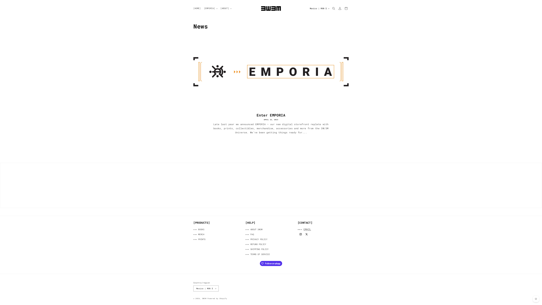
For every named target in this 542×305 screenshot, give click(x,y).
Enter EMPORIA (271, 115)
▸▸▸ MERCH (198, 234)
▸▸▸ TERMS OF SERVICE (257, 254)
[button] (210, 8)
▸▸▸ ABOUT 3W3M (253, 229)
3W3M (204, 298)
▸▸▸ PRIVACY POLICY (256, 239)
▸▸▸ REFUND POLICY (255, 244)
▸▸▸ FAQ (249, 234)
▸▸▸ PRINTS (199, 239)
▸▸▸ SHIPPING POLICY (256, 249)
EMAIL (307, 229)
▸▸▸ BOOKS (198, 229)
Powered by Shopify (217, 298)
